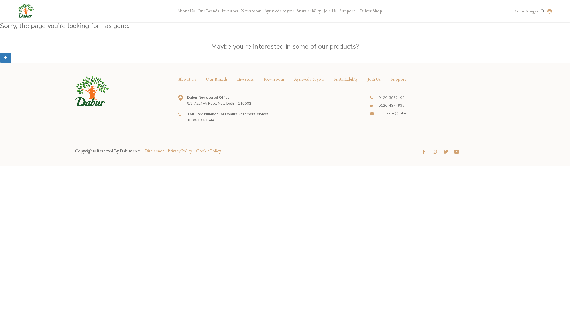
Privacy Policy (180, 151)
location (180, 98)
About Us (186, 11)
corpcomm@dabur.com (396, 113)
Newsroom (251, 11)
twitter (445, 151)
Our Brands (208, 11)
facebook (424, 151)
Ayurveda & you (279, 11)
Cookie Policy (208, 151)
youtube (456, 151)
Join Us (330, 11)
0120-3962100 (392, 97)
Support (347, 11)
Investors (230, 11)
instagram (435, 151)
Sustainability (309, 11)
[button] (5, 58)
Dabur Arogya (525, 11)
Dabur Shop (371, 11)
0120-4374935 (392, 105)
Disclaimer (154, 151)
